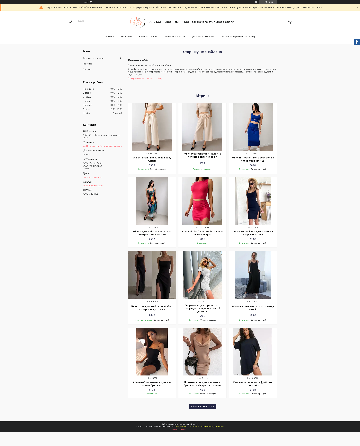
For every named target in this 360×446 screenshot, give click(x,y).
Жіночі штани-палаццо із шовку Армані (152, 159)
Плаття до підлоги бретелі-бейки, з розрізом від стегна (152, 308)
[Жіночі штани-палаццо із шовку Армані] (152, 127)
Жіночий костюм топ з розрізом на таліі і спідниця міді (253, 159)
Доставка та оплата (203, 36)
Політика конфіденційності (212, 426)
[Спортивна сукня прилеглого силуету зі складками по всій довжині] (202, 275)
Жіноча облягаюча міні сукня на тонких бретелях (152, 384)
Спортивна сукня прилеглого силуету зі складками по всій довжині (202, 308)
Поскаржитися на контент (187, 426)
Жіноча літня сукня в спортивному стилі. (253, 308)
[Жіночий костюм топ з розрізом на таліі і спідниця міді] (253, 127)
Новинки (126, 36)
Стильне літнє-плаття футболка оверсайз (253, 384)
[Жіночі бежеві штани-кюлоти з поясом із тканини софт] (202, 127)
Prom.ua (195, 424)
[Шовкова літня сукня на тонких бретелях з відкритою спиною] (202, 351)
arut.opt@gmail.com (93, 185)
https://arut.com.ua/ (92, 177)
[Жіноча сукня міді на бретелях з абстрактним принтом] (152, 201)
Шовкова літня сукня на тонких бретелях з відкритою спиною (202, 384)
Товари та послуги (93, 58)
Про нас (87, 63)
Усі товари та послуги (201, 406)
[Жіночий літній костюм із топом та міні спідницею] (202, 201)
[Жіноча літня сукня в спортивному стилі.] (253, 275)
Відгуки (87, 69)
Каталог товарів (148, 36)
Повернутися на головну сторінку (145, 78)
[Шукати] (71, 22)
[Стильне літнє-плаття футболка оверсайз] (253, 351)
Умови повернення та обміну (238, 36)
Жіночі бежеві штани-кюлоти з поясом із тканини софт (202, 155)
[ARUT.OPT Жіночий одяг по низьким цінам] (136, 22)
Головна (109, 36)
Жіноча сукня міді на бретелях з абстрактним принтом (152, 233)
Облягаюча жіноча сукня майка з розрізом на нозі (253, 233)
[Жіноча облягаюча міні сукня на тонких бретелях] (152, 351)
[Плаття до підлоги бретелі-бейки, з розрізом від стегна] (152, 275)
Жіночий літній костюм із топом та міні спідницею (202, 233)
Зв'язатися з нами (174, 36)
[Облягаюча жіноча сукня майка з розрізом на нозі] (253, 201)
